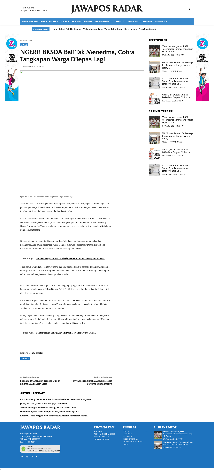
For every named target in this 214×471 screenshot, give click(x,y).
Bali (30, 40)
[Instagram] (27, 456)
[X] (30, 367)
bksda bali (25, 358)
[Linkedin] (50, 367)
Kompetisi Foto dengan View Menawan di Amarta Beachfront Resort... (54, 415)
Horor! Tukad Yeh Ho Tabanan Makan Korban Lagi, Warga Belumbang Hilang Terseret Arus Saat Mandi (104, 29)
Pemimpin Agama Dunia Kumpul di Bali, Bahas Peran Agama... (50, 411)
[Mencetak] (57, 367)
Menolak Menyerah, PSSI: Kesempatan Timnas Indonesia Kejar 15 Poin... (177, 49)
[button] (190, 8)
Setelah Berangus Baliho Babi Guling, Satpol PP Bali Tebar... (48, 407)
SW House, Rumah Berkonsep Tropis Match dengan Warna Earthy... (177, 65)
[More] (63, 367)
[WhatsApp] (43, 367)
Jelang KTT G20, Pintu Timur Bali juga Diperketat (43, 403)
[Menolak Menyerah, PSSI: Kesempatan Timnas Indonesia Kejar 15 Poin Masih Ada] (154, 51)
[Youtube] (37, 456)
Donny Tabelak (36, 353)
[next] (180, 29)
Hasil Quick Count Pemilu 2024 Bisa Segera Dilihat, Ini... (177, 96)
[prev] (175, 29)
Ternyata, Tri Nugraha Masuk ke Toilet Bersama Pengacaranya (91, 382)
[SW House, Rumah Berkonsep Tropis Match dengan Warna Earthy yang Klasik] (154, 67)
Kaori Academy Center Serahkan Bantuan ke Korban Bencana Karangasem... (56, 399)
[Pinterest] (36, 367)
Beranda (23, 40)
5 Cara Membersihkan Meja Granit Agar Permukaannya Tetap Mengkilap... (176, 81)
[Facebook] (23, 367)
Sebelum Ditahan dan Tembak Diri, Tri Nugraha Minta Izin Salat (40, 382)
